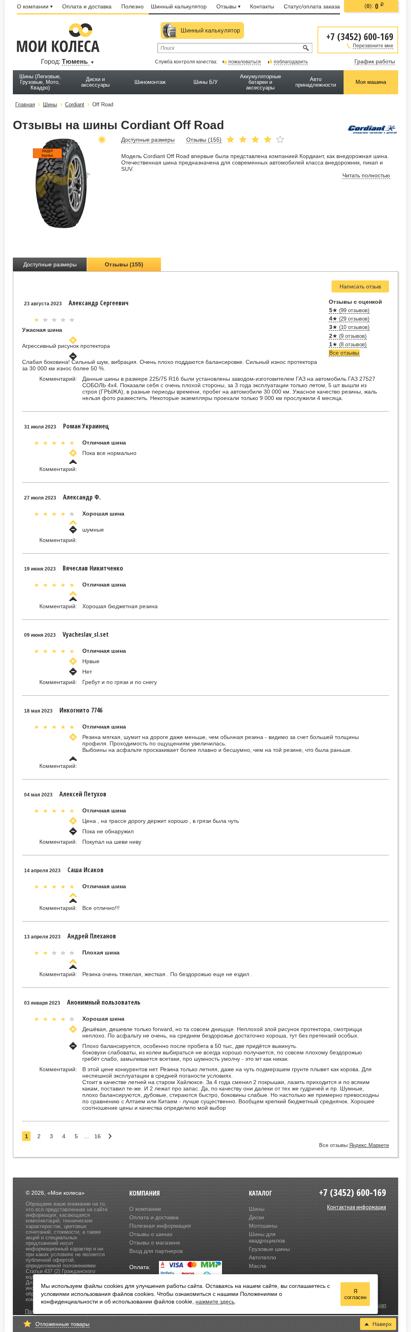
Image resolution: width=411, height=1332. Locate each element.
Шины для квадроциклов (267, 1237)
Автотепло (262, 1257)
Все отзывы (344, 352)
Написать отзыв (360, 286)
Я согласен (355, 1294)
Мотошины (263, 1225)
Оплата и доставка (87, 6)
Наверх (382, 1324)
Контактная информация (356, 1207)
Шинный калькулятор (179, 6)
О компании (33, 6)
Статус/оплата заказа (312, 6)
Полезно (132, 6)
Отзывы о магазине (154, 1242)
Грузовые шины (269, 1249)
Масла (257, 1266)
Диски (256, 1217)
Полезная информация (160, 1225)
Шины (257, 1209)
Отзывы (226, 6)
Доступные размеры (50, 264)
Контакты (262, 6)
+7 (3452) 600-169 (359, 36)
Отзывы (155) (124, 264)
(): (374, 6)
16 (97, 1136)
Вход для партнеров (156, 1251)
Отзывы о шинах (151, 1234)
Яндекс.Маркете (369, 1145)
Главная (25, 105)
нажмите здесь (214, 1301)
